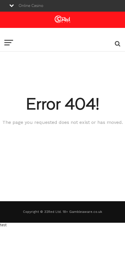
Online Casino (31, 5)
